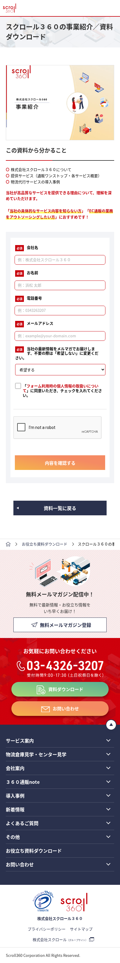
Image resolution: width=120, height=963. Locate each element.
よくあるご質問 (22, 823)
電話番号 (29, 298)
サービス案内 (20, 740)
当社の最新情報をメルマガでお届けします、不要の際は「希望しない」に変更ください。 (56, 353)
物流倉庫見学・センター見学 (36, 754)
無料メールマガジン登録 (65, 624)
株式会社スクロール (60, 939)
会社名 (27, 247)
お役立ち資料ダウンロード (34, 850)
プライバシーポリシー (47, 929)
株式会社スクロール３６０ (60, 918)
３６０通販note (23, 781)
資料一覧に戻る (60, 508)
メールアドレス (35, 323)
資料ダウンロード (65, 689)
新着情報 (15, 809)
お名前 (27, 273)
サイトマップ (81, 929)
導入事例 (15, 795)
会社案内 (15, 768)
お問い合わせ (66, 708)
